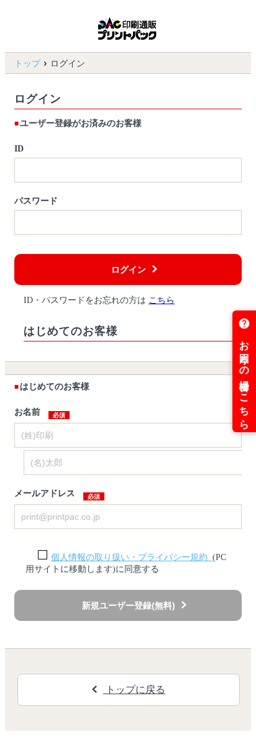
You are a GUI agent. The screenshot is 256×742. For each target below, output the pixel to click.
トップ (27, 63)
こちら (162, 300)
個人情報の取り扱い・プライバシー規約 (132, 557)
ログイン (128, 269)
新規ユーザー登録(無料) (128, 605)
